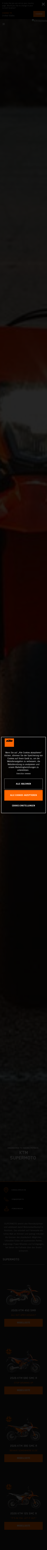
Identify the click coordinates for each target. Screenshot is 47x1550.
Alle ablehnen (23, 784)
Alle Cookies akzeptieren (23, 795)
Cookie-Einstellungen (23, 806)
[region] (23, 775)
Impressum (28, 773)
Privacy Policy (20, 773)
